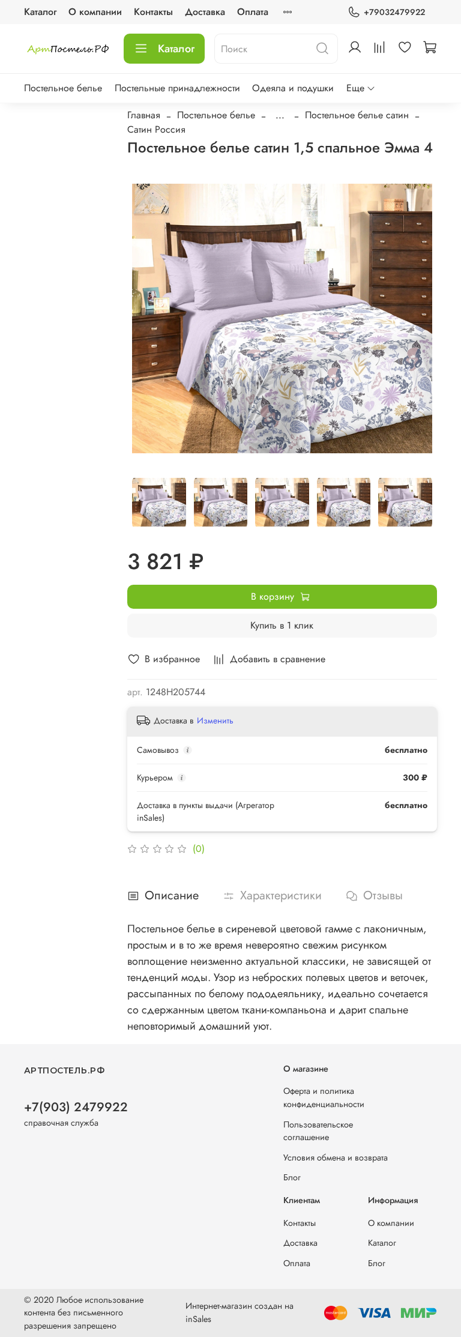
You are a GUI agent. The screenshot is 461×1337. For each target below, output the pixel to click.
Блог (292, 1177)
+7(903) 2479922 (76, 1107)
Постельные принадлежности (177, 88)
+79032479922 (394, 12)
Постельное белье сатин (357, 115)
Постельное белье (63, 88)
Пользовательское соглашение (318, 1131)
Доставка (205, 12)
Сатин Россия (156, 129)
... (280, 115)
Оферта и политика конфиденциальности (323, 1097)
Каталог (40, 12)
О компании (95, 12)
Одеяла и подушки (293, 88)
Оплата (252, 12)
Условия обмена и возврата (335, 1157)
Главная (143, 115)
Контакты (153, 12)
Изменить (215, 720)
